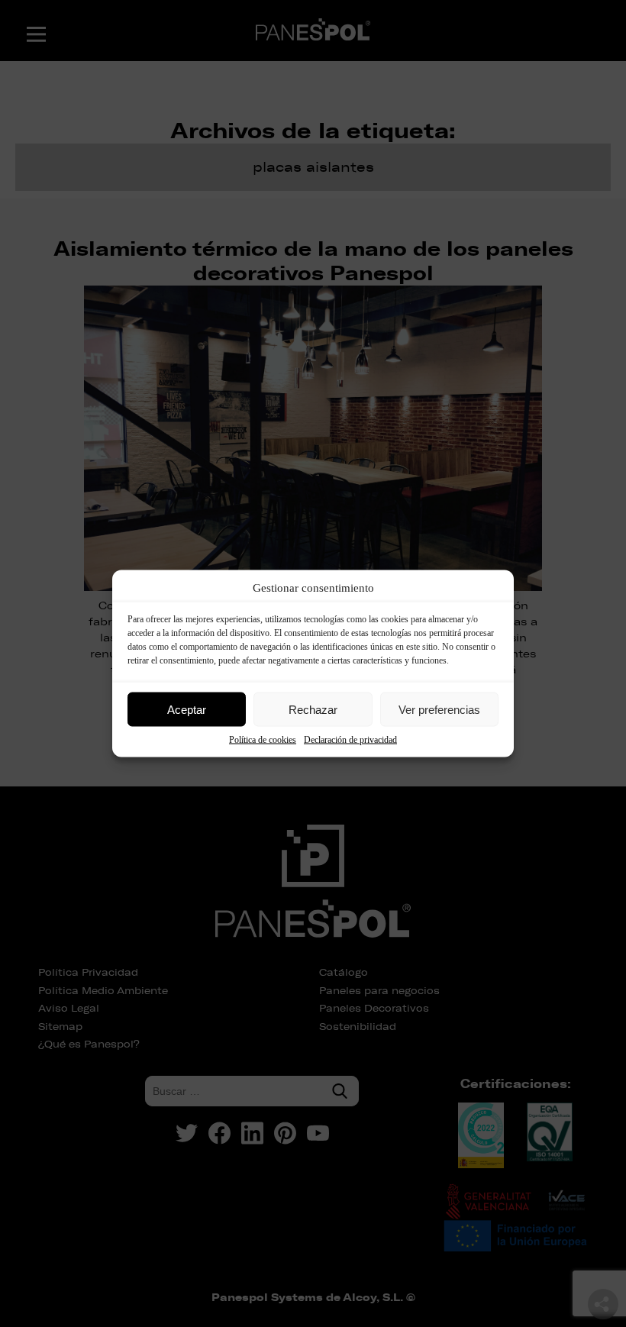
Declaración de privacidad (350, 740)
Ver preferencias (439, 708)
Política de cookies (262, 740)
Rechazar (313, 708)
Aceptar (186, 708)
